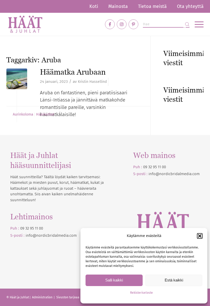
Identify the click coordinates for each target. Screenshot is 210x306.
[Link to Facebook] (110, 24)
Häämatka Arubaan (73, 71)
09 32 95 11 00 (154, 167)
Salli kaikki (114, 280)
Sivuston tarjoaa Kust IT (73, 297)
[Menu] (197, 24)
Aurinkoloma (23, 114)
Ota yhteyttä (190, 6)
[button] (199, 236)
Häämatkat (45, 114)
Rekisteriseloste (141, 292)
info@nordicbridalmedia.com (174, 174)
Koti (93, 6)
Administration (42, 297)
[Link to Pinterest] (133, 24)
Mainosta (118, 6)
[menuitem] (93, 6)
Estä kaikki (174, 280)
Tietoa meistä (152, 6)
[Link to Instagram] (122, 24)
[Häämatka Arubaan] (16, 79)
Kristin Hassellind (92, 82)
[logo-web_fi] (25, 24)
